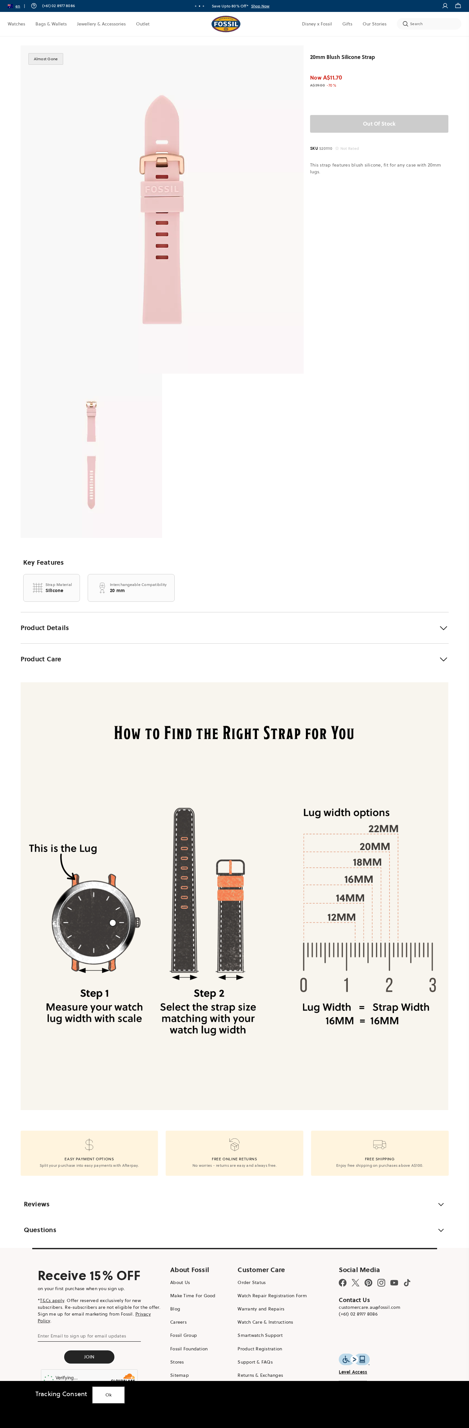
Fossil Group (183, 1335)
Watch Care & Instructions (265, 1322)
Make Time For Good (193, 1295)
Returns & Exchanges (260, 1375)
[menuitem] (16, 24)
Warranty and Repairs (261, 1309)
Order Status (252, 1282)
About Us (180, 1282)
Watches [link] (16, 24)
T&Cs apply (52, 1300)
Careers (178, 1322)
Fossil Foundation (189, 1349)
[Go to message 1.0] (195, 6)
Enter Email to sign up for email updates (82, 1336)
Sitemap (179, 1375)
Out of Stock (379, 123)
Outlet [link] (143, 24)
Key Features (43, 562)
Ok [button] (108, 1395)
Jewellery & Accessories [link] (101, 24)
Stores (177, 1362)
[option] (162, 209)
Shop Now (260, 6)
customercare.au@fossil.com (369, 1307)
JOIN (89, 1357)
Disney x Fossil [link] (317, 24)
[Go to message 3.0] (203, 6)
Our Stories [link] (374, 24)
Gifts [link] (347, 24)
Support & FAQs (255, 1362)
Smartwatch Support (260, 1335)
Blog (175, 1309)
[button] (18, 6)
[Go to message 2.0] (199, 6)
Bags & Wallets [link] (51, 24)
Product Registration (260, 1349)
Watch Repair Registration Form (272, 1295)
